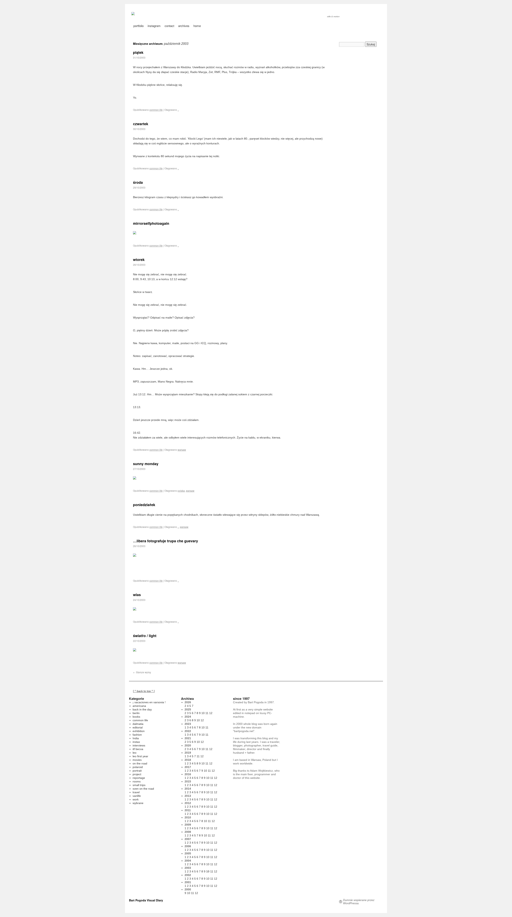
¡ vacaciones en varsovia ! (149, 702)
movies (137, 759)
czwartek (140, 123)
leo (134, 752)
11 (206, 713)
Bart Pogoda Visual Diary (146, 900)
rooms (137, 781)
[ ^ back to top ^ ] (144, 691)
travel (136, 792)
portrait (137, 770)
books (136, 716)
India (136, 738)
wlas (137, 594)
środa (138, 182)
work (136, 799)
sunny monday (145, 463)
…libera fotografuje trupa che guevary (165, 540)
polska (181, 490)
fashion (137, 734)
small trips (139, 785)
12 (210, 713)
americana (139, 705)
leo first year (140, 756)
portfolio (138, 26)
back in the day (142, 709)
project (137, 774)
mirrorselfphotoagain (151, 223)
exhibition (139, 731)
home (197, 26)
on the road (140, 763)
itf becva (138, 749)
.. (178, 109)
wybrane (138, 803)
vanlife (137, 795)
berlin (136, 713)
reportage (139, 777)
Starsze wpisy (142, 672)
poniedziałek (144, 504)
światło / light (144, 635)
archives (183, 26)
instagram (154, 26)
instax (136, 741)
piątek (138, 52)
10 (203, 713)
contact (169, 26)
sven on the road (143, 788)
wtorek (139, 259)
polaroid (138, 767)
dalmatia (138, 723)
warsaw (182, 449)
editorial (138, 727)
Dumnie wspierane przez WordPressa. (358, 901)
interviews (139, 745)
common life (156, 109)
